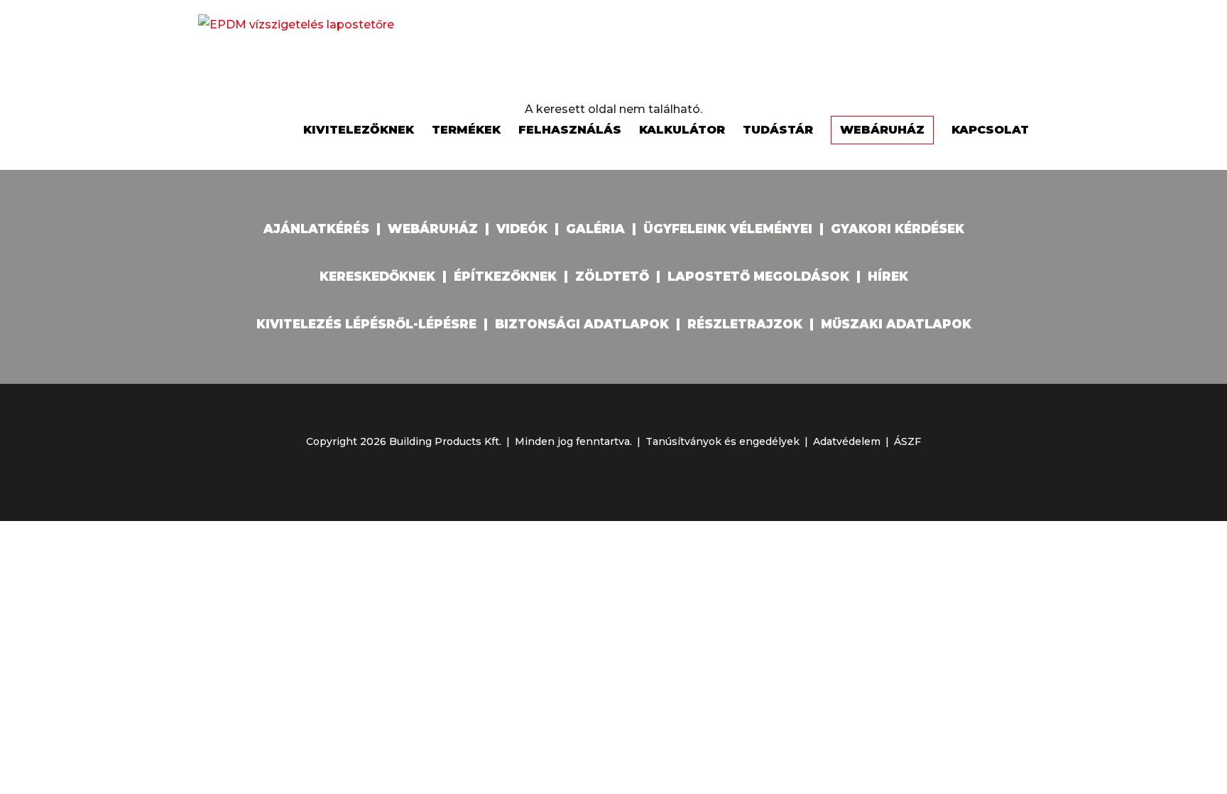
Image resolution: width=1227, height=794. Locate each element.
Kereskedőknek (377, 276)
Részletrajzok (744, 324)
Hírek (888, 276)
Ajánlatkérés (316, 229)
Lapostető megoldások (758, 276)
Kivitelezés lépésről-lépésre (366, 324)
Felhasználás (569, 129)
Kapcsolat (990, 129)
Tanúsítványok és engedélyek (722, 441)
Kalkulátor (682, 129)
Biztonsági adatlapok (582, 324)
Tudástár (778, 129)
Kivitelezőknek (358, 129)
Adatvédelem (846, 441)
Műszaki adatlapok (896, 324)
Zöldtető (612, 276)
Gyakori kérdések (897, 229)
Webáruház (882, 129)
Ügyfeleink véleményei (727, 229)
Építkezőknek (505, 276)
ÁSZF (907, 441)
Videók (521, 229)
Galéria (595, 229)
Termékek (466, 129)
